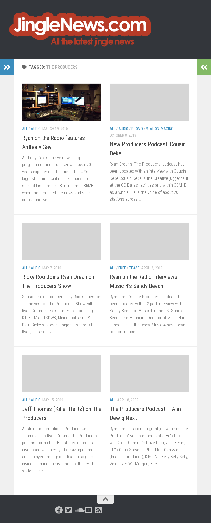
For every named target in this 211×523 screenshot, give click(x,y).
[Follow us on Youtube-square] (89, 510)
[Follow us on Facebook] (59, 510)
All (25, 129)
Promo (137, 129)
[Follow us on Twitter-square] (69, 510)
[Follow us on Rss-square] (98, 510)
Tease (134, 268)
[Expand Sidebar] (7, 67)
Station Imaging (159, 129)
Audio (36, 129)
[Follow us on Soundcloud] (79, 510)
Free (122, 268)
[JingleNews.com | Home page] (80, 29)
